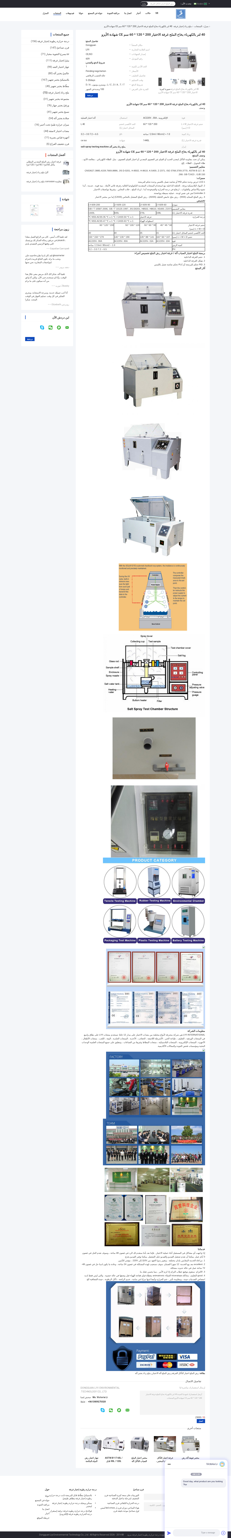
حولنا (81, 13)
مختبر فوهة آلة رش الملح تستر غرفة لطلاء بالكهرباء (190, 1460)
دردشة (90, 95)
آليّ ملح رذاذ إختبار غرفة (37, 172)
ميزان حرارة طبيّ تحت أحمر (54, 124)
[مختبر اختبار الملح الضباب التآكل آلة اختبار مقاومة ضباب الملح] (139, 1444)
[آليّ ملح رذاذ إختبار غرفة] (66, 172)
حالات (148, 13)
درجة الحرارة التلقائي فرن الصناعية (123, 1503)
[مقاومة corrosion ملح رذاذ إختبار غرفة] (66, 181)
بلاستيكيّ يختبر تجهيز (58, 79)
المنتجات (57, 13)
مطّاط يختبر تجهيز (60, 86)
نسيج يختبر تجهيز (60, 111)
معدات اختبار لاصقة (59, 131)
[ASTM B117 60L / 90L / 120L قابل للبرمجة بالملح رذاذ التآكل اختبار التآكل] (114, 1444)
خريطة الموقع (43, 1518)
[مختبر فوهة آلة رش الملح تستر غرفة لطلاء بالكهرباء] (190, 1444)
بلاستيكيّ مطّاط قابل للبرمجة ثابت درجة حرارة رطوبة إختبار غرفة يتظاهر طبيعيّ (71, 1497)
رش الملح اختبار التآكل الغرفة (185, 1373)
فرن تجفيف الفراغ (59, 143)
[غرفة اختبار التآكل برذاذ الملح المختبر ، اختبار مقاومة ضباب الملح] (165, 1444)
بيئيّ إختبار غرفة (60, 60)
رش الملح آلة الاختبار (161, 1373)
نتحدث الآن (186, 3)
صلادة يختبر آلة (61, 118)
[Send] (169, 1533)
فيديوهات (70, 13)
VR (156, 13)
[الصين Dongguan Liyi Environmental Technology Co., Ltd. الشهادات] (34, 210)
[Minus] (169, 1464)
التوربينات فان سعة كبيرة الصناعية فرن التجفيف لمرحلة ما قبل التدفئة (121, 1497)
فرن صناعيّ (63, 47)
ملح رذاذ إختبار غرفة (182, 26)
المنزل (46, 13)
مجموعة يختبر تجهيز (59, 99)
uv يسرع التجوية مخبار (57, 54)
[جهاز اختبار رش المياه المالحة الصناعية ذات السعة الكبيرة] (91, 1444)
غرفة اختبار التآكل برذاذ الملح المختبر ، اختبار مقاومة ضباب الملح (165, 1460)
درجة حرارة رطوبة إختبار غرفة (53, 41)
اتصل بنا (128, 13)
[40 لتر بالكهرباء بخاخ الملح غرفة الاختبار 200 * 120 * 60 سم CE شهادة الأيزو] (183, 58)
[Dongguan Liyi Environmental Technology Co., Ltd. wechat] (52, 328)
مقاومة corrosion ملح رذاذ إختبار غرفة (44, 181)
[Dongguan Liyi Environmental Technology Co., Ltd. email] (69, 328)
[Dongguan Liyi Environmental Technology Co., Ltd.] (180, 14)
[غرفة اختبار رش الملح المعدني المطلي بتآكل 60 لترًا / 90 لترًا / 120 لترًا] (66, 163)
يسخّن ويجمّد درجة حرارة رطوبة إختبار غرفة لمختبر (72, 1504)
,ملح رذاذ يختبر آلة (143, 1373)
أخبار (138, 13)
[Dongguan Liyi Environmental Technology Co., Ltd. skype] (44, 327)
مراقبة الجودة (113, 13)
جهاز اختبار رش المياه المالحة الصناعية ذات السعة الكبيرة (91, 1460)
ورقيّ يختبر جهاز (60, 105)
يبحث (144, 4)
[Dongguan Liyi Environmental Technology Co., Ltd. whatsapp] (61, 328)
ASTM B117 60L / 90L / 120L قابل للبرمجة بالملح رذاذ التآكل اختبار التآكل (113, 1460)
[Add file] (223, 1533)
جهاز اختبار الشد (60, 66)
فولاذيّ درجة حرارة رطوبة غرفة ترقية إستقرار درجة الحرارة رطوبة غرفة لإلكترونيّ (71, 1512)
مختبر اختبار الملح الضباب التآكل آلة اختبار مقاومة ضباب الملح (139, 1460)
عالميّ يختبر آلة (61, 73)
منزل (206, 26)
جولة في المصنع (95, 13)
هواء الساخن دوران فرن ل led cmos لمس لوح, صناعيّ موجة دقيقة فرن (119, 1509)
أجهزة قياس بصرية (59, 137)
